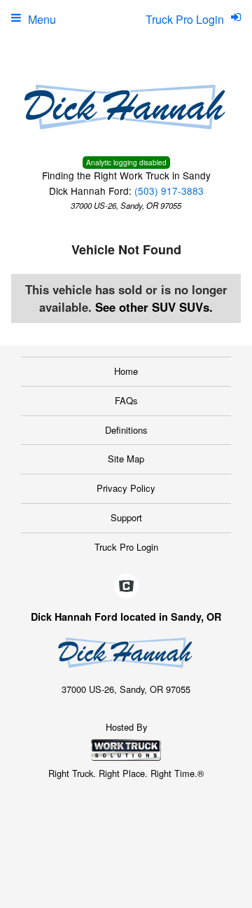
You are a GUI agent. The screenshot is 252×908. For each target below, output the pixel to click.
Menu (42, 19)
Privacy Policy (126, 488)
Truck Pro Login (126, 546)
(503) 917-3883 (169, 191)
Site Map (126, 458)
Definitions (126, 429)
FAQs (126, 400)
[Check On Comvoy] (126, 586)
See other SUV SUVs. (154, 306)
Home (126, 371)
